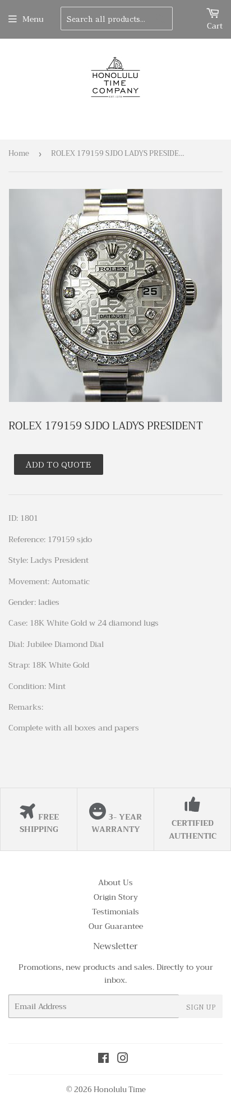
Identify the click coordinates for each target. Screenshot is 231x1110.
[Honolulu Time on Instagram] (122, 1059)
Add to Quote (58, 464)
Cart (215, 26)
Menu (33, 19)
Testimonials (115, 911)
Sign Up (200, 1006)
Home (18, 153)
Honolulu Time (120, 1089)
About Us (115, 882)
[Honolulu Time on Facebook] (103, 1059)
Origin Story (116, 897)
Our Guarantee (116, 926)
